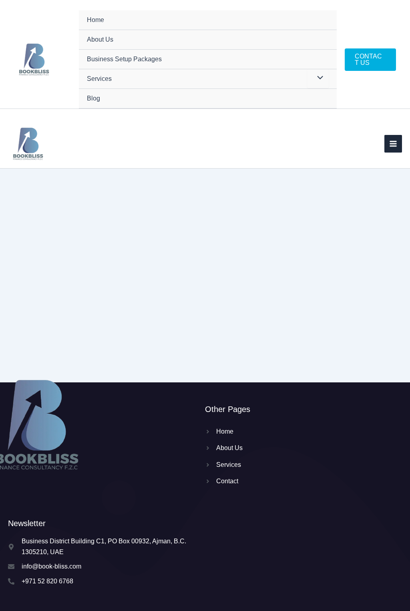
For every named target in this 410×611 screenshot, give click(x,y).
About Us (100, 39)
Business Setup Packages (124, 59)
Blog (93, 98)
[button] (370, 59)
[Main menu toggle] (393, 144)
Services (99, 78)
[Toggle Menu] (318, 78)
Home (95, 19)
